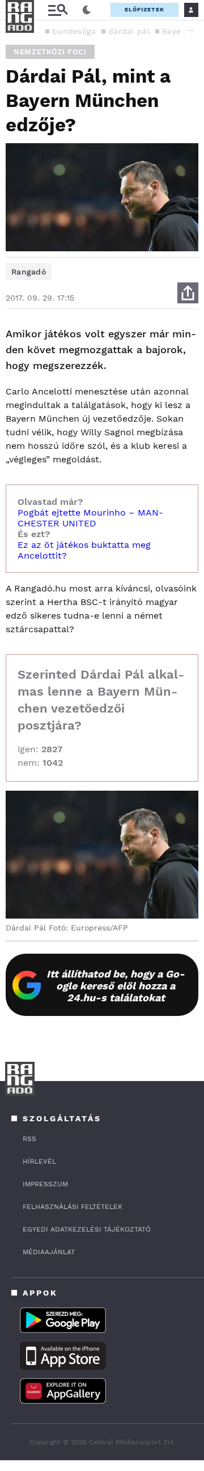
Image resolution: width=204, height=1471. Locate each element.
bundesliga (74, 31)
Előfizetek (144, 9)
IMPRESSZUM (45, 1184)
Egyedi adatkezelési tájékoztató (87, 1229)
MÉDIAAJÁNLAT (49, 1252)
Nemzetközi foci (50, 52)
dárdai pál (129, 31)
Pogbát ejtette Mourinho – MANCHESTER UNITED (90, 518)
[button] (189, 30)
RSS (29, 1139)
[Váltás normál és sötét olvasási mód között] (87, 10)
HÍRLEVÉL (39, 1161)
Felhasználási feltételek (72, 1207)
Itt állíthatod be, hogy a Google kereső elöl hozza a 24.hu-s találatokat (115, 985)
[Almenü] (57, 10)
